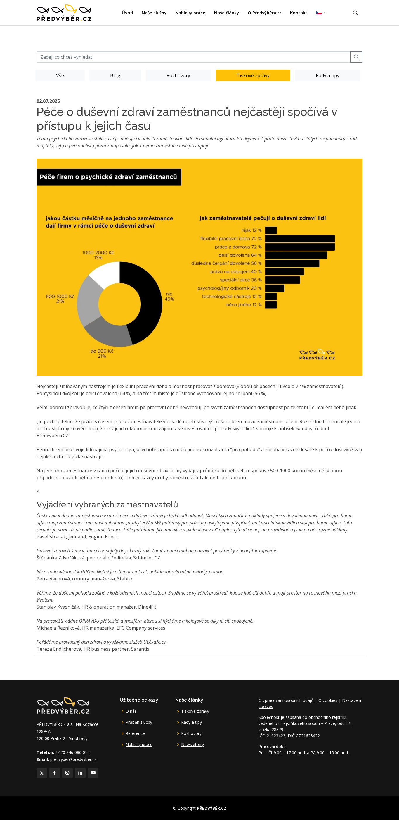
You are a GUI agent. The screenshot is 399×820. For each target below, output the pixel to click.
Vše (60, 75)
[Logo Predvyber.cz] (63, 705)
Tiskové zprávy (253, 75)
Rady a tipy (327, 75)
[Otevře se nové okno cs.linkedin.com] (80, 773)
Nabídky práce (190, 12)
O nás (131, 711)
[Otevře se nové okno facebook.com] (54, 773)
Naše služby (154, 12)
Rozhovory (178, 75)
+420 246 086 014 (72, 752)
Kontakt (298, 12)
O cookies (327, 700)
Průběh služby (139, 722)
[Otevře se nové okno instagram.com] (67, 773)
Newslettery (192, 745)
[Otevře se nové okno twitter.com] (42, 773)
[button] (355, 12)
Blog (115, 75)
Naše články (226, 12)
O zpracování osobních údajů (286, 700)
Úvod (127, 12)
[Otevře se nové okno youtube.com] (93, 773)
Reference (135, 733)
